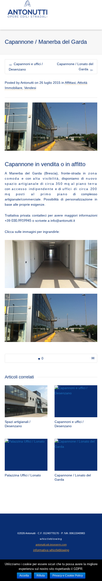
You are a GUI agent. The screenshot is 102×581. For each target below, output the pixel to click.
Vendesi (30, 88)
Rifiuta (41, 575)
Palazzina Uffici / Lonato (23, 475)
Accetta (24, 575)
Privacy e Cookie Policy (67, 575)
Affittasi (70, 82)
